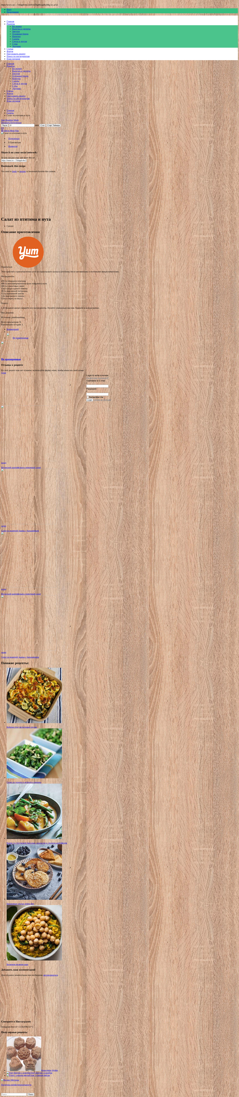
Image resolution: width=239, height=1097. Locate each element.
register (23, 171)
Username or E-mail (95, 380)
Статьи (10, 49)
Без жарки (17, 26)
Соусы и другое (19, 41)
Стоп (43, 125)
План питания (13, 59)
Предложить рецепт (16, 54)
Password (91, 389)
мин (37, 125)
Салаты (15, 39)
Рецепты (11, 24)
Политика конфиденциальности (16, 1085)
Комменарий (13, 329)
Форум (10, 51)
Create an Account (102, 400)
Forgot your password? (97, 378)
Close (3, 373)
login (14, 171)
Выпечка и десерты (21, 29)
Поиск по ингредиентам (18, 56)
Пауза (4, 125)
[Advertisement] (84, 194)
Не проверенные (20, 338)
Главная (10, 21)
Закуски (16, 31)
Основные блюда (20, 34)
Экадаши (16, 46)
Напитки (16, 36)
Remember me (96, 397)
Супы (15, 44)
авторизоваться (50, 975)
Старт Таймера (53, 125)
